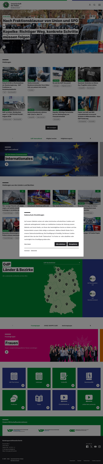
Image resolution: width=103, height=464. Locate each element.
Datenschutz (34, 250)
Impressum (27, 250)
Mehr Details (27, 244)
